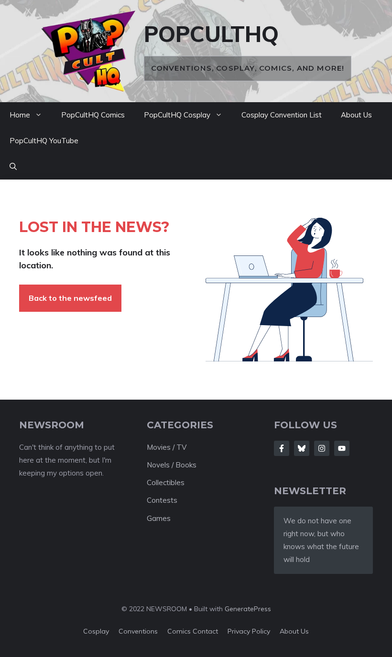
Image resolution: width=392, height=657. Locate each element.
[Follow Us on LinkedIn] (341, 448)
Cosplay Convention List (281, 114)
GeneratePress (248, 608)
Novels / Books (171, 464)
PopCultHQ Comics (93, 114)
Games (159, 518)
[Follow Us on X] (301, 448)
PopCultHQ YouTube (44, 140)
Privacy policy (249, 631)
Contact (205, 631)
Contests (162, 500)
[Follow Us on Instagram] (321, 448)
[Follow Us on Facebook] (281, 448)
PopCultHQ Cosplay (177, 114)
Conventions (138, 631)
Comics (180, 631)
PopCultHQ (211, 34)
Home (20, 114)
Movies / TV (166, 447)
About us (294, 631)
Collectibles (166, 482)
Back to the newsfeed (70, 298)
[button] (13, 167)
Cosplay (96, 631)
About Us (356, 114)
